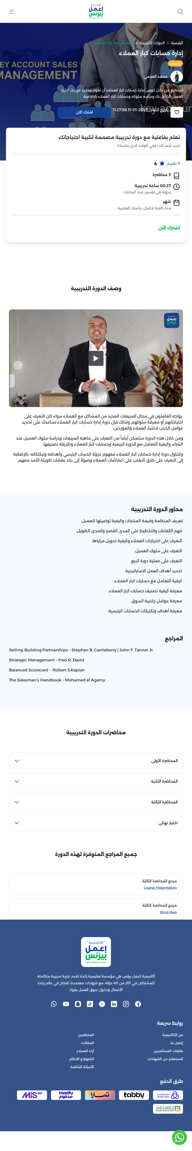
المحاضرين (86, 1035)
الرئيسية (177, 43)
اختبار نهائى (168, 822)
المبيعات (175, 63)
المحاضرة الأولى (164, 760)
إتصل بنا (176, 1043)
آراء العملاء (85, 1051)
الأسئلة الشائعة (82, 1067)
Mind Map (168, 912)
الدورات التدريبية (152, 43)
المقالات (87, 1043)
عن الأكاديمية (172, 1035)
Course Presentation (160, 888)
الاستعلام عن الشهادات (165, 1059)
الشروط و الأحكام (81, 1059)
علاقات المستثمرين (168, 1051)
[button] (11, 11)
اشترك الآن (169, 228)
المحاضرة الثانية (164, 781)
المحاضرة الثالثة (164, 802)
